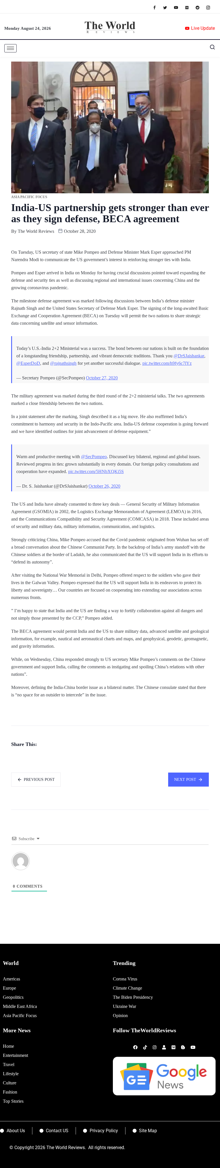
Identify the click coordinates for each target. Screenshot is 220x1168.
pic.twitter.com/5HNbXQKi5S (96, 471)
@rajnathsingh (63, 363)
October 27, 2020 (102, 377)
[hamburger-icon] (10, 48)
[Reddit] (200, 7)
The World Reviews (36, 231)
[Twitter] (168, 7)
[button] (210, 48)
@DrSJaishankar (189, 355)
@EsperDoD (28, 363)
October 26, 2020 (104, 486)
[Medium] (190, 7)
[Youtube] (179, 7)
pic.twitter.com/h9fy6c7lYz (167, 363)
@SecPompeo (94, 456)
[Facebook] (157, 7)
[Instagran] (211, 7)
